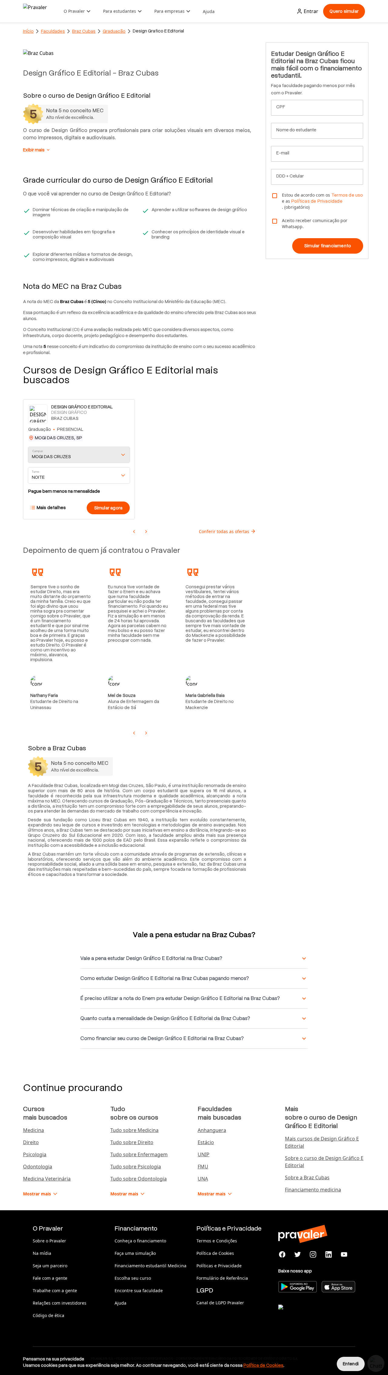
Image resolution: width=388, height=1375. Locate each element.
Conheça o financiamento (140, 1241)
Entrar (311, 11)
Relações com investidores (59, 1303)
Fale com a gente (50, 1278)
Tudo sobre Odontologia (138, 1178)
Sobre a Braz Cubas (307, 1177)
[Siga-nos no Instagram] (313, 1254)
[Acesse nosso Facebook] (282, 1254)
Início (28, 31)
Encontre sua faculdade (139, 1290)
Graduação (114, 31)
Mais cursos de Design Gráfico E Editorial (322, 1142)
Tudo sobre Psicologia (135, 1166)
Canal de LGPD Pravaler (220, 1303)
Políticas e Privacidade (219, 1266)
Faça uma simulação (135, 1253)
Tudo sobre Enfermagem (139, 1154)
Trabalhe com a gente (55, 1290)
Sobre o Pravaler (49, 1241)
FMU (203, 1166)
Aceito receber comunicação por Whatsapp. (314, 223)
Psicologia (34, 1154)
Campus (37, 451)
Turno (35, 472)
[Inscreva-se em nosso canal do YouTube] (344, 1254)
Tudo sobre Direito (131, 1142)
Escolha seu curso (133, 1278)
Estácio (206, 1142)
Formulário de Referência (222, 1278)
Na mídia (42, 1253)
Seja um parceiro (50, 1266)
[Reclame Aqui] (308, 1314)
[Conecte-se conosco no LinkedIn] (328, 1254)
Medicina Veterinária (47, 1178)
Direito (31, 1142)
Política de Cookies (215, 1253)
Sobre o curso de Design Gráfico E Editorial (324, 1162)
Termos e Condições (216, 1241)
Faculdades (53, 31)
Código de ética (48, 1315)
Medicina (33, 1130)
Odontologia (37, 1166)
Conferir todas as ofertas (224, 531)
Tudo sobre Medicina (134, 1130)
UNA (203, 1178)
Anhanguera (212, 1130)
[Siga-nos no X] (298, 1254)
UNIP (203, 1154)
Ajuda (209, 11)
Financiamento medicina (313, 1189)
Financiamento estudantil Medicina (150, 1266)
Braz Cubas (83, 31)
